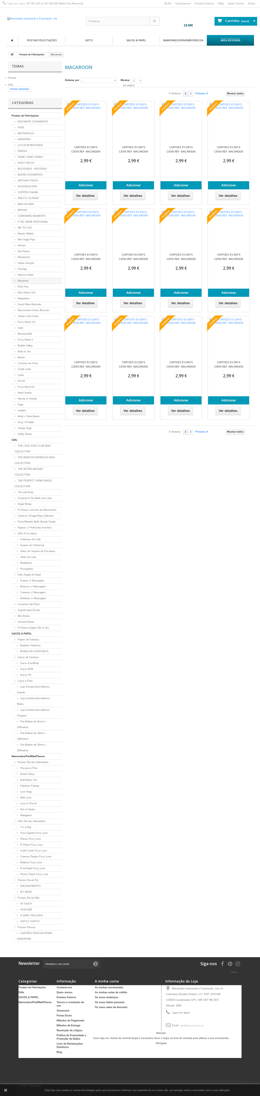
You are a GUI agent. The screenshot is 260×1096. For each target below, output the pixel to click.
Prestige (22, 269)
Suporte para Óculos (28, 610)
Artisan (21, 245)
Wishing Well (24, 333)
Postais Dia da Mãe (28, 897)
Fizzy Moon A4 (25, 386)
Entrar (251, 3)
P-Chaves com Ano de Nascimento (36, 509)
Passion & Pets (28, 768)
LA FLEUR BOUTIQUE (30, 145)
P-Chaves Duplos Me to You (33, 627)
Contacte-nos (183, 3)
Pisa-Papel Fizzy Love (32, 868)
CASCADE (25, 909)
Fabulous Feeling (29, 785)
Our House (23, 251)
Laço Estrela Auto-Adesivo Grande (33, 689)
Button (21, 357)
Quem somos (64, 992)
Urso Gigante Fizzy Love (33, 833)
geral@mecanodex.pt (191, 1025)
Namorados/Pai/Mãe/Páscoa (183, 40)
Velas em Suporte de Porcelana (37, 551)
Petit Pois (23, 286)
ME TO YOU (24, 227)
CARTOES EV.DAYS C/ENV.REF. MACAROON (85, 149)
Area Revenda (230, 40)
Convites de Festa (27, 363)
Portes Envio (64, 1015)
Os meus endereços (106, 997)
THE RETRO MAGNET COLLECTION (28, 472)
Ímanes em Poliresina (31, 545)
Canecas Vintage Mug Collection (35, 515)
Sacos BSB (26, 669)
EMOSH (22, 151)
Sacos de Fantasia (27, 657)
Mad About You (28, 779)
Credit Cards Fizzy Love (33, 850)
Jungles (21, 410)
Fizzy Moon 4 (25, 339)
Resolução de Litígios (69, 1030)
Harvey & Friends (27, 398)
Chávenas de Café (30, 539)
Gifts (14, 439)
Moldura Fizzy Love (30, 862)
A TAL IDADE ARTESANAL (32, 221)
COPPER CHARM (27, 192)
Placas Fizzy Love (30, 838)
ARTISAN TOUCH (27, 180)
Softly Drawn (24, 434)
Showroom (63, 1010)
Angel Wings (24, 504)
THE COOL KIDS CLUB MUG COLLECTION (32, 448)
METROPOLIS (25, 133)
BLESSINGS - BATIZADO (32, 168)
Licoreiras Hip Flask (28, 604)
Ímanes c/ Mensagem (31, 580)
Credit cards (24, 369)
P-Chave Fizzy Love (31, 844)
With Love (25, 797)
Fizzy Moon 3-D (26, 322)
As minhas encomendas (109, 987)
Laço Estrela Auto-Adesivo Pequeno (33, 712)
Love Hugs (25, 791)
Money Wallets (25, 233)
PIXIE (20, 127)
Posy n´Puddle (25, 422)
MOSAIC (22, 210)
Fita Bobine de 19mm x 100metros (31, 736)
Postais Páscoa (26, 927)
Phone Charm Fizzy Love (33, 874)
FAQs (221, 3)
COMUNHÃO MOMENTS (31, 215)
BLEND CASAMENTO (29, 174)
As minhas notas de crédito (111, 992)
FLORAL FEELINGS (31, 915)
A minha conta (107, 981)
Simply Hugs (24, 428)
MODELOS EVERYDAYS (34, 651)
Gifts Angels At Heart (29, 574)
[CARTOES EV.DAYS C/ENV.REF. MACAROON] (86, 122)
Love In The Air (28, 803)
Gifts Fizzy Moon (27, 533)
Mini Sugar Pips (26, 239)
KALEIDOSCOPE (27, 186)
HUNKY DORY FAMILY (30, 157)
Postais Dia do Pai (27, 880)
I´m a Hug (25, 827)
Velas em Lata (27, 557)
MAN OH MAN (25, 204)
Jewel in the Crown (27, 316)
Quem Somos (236, 3)
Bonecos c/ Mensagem (32, 586)
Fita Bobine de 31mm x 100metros (31, 724)
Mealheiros (25, 563)
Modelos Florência (29, 645)
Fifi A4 (21, 381)
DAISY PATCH (25, 162)
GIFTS (89, 40)
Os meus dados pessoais (109, 1002)
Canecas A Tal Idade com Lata (34, 498)
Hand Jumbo (24, 392)
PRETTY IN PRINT (28, 198)
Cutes (20, 375)
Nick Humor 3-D (26, 292)
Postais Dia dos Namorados (33, 762)
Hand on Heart (25, 274)
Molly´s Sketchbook (28, 416)
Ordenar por (72, 80)
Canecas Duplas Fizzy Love (35, 856)
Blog (59, 1052)
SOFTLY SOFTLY (29, 921)
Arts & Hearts (27, 809)
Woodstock (23, 257)
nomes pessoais (19, 88)
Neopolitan (23, 298)
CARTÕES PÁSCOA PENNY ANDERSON (35, 936)
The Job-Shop (25, 492)
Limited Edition (25, 621)
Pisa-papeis (26, 568)
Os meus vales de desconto (111, 1007)
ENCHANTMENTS (30, 886)
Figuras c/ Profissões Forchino (34, 527)
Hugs (20, 404)
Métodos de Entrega (68, 1025)
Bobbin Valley (25, 345)
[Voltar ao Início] (12, 54)
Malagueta (25, 815)
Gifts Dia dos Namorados (31, 821)
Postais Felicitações (42, 40)
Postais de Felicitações (25, 115)
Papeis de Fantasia (28, 639)
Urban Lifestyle (25, 263)
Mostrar (125, 80)
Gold (20, 327)
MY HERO (25, 891)
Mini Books (23, 616)
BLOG (167, 3)
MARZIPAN (23, 139)
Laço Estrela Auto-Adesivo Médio (33, 701)
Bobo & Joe (24, 351)
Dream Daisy (26, 774)
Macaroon (23, 280)
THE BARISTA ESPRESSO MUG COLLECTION (34, 460)
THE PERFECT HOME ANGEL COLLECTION (33, 483)
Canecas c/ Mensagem (32, 592)
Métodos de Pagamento (70, 1020)
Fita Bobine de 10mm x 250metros (31, 747)
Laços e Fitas (25, 680)
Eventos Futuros (204, 3)
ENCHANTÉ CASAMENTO (32, 121)
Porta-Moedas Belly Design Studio (36, 521)
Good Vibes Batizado (29, 304)
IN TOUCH (25, 903)
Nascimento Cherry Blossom (33, 310)
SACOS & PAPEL (136, 40)
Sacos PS (25, 674)
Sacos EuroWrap (29, 663)
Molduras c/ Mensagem (32, 598)
